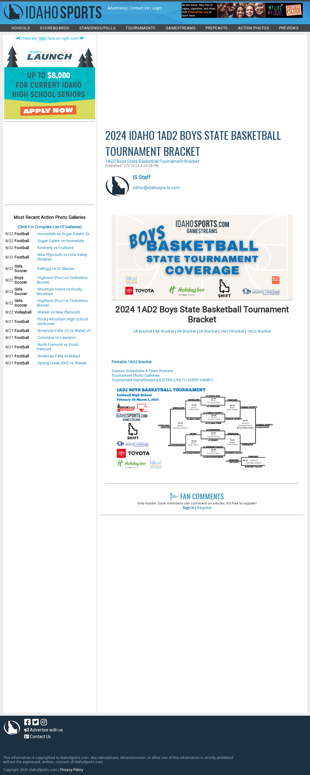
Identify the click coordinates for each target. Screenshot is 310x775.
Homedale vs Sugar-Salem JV (63, 234)
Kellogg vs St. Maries (56, 268)
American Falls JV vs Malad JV (64, 330)
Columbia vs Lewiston (57, 337)
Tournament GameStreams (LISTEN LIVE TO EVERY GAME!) (162, 380)
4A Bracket (164, 331)
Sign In (188, 507)
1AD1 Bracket (232, 331)
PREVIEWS (288, 28)
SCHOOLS (21, 28)
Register (204, 507)
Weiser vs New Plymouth (59, 312)
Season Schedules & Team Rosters (142, 371)
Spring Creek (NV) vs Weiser (62, 363)
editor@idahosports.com (156, 187)
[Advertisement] (49, 164)
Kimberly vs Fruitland (56, 247)
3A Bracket (186, 331)
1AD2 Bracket (259, 331)
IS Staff (142, 177)
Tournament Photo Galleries (136, 375)
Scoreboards (54, 28)
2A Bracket (208, 331)
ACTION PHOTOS (253, 28)
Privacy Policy (71, 770)
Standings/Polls (97, 28)
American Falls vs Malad (59, 356)
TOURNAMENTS (141, 28)
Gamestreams (181, 28)
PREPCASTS (217, 28)
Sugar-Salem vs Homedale (61, 240)
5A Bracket (142, 331)
